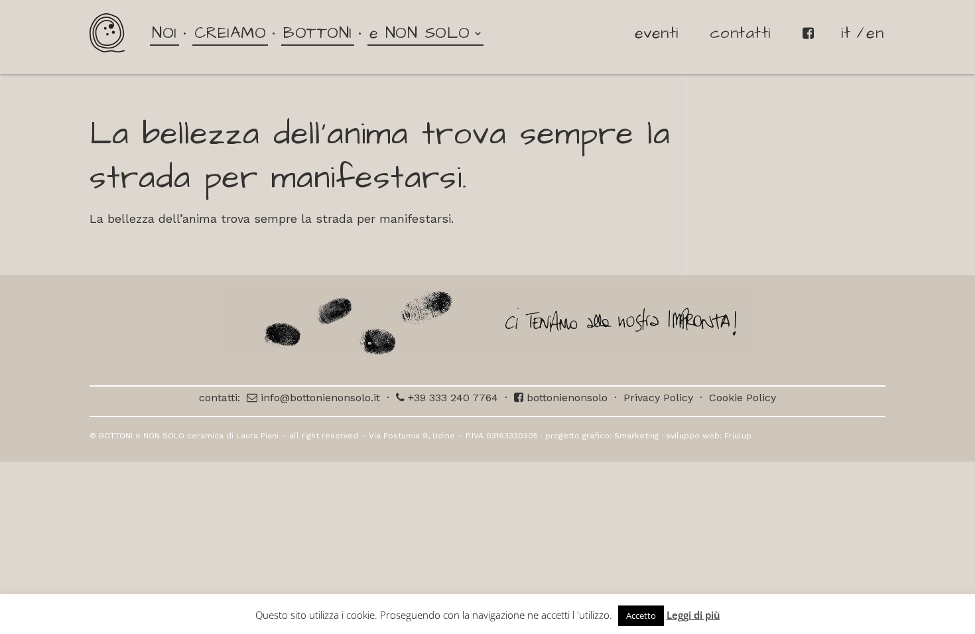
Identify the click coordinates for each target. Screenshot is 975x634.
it (845, 33)
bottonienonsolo (565, 397)
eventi (657, 33)
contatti (740, 33)
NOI (164, 33)
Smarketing (636, 435)
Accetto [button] (641, 615)
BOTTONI (317, 33)
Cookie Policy (742, 397)
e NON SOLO (419, 33)
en (874, 33)
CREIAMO (230, 33)
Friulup (737, 435)
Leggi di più (693, 614)
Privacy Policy (658, 397)
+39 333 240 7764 (451, 397)
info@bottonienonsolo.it (318, 397)
